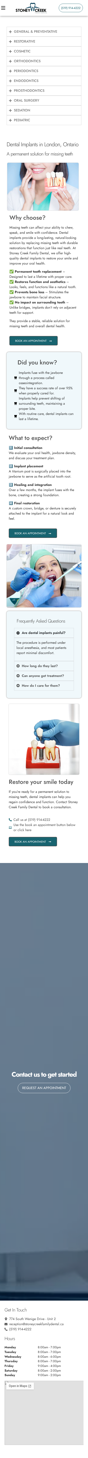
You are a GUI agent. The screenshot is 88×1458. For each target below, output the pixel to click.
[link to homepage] (31, 8)
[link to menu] (7, 8)
